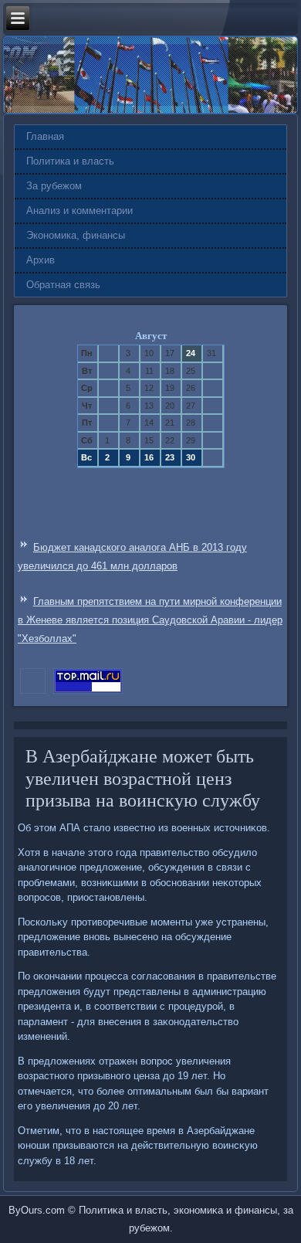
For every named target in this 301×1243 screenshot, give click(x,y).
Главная (45, 136)
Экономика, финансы (75, 235)
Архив (40, 260)
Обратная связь (63, 284)
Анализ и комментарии (79, 210)
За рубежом (54, 186)
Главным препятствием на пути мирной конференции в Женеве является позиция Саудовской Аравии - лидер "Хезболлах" (150, 620)
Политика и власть (70, 161)
